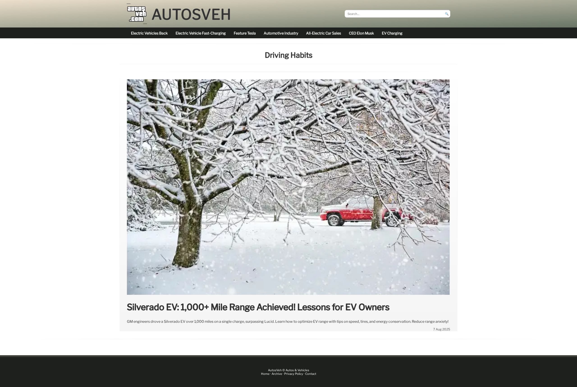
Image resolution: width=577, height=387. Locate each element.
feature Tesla (245, 33)
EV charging (392, 33)
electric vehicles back (149, 33)
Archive (277, 374)
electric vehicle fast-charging (201, 33)
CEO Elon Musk (361, 33)
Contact (310, 374)
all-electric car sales (323, 33)
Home (265, 374)
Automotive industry (281, 33)
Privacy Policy (293, 374)
